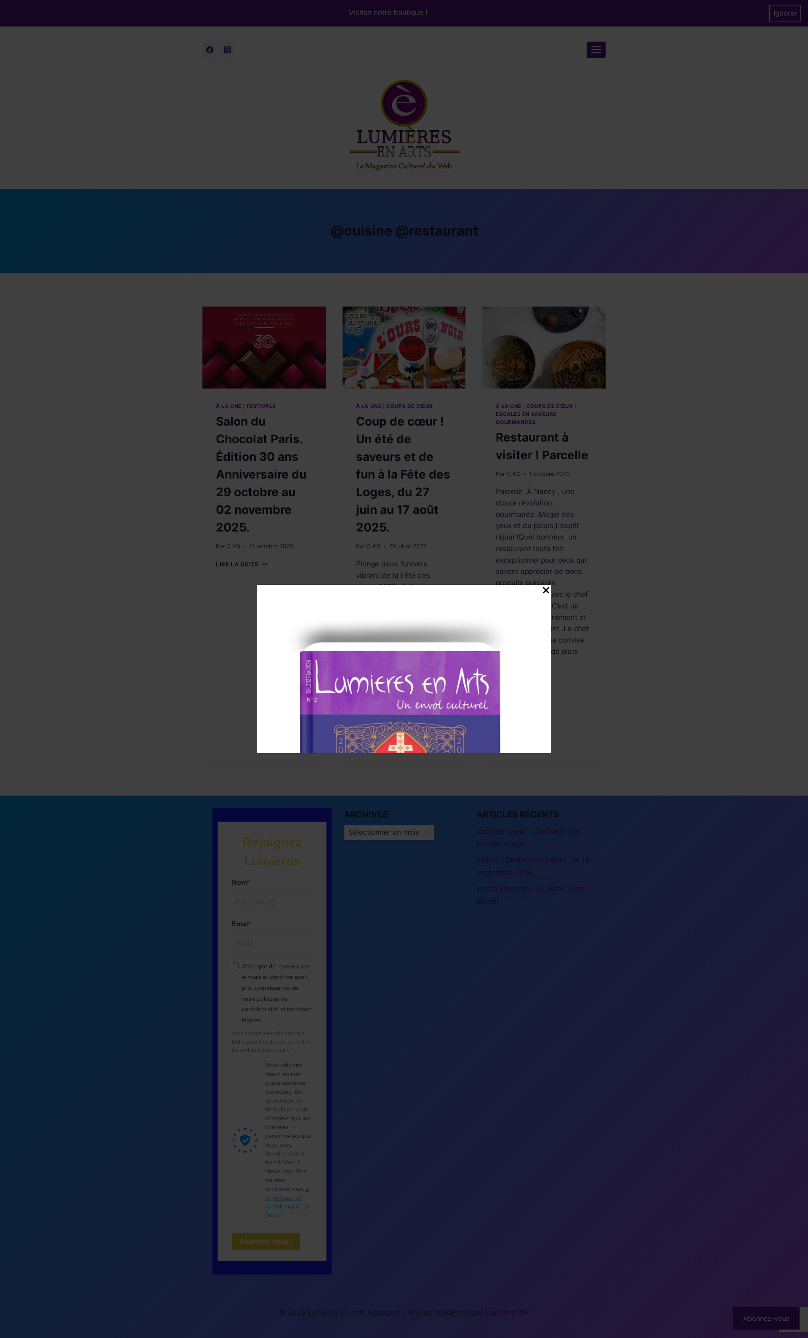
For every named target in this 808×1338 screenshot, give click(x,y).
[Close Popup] (546, 592)
